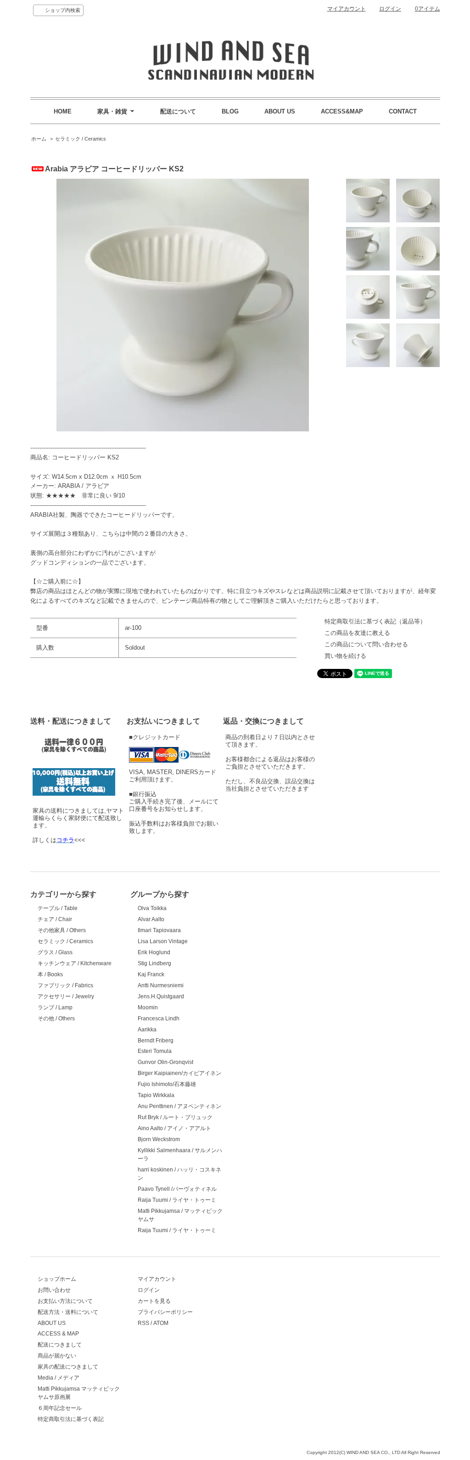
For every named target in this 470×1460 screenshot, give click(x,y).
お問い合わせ (54, 1290)
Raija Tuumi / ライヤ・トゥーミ (177, 1200)
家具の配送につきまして (68, 1367)
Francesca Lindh (158, 1018)
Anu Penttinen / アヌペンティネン (179, 1106)
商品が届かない (57, 1355)
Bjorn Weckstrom (159, 1139)
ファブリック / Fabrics (65, 985)
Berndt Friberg (155, 1040)
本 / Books (50, 974)
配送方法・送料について (68, 1312)
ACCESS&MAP (342, 111)
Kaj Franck (151, 974)
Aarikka (147, 1029)
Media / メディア (58, 1378)
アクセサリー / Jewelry (66, 996)
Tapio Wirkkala (156, 1095)
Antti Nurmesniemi (161, 985)
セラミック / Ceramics (80, 138)
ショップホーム (57, 1279)
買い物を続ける (345, 655)
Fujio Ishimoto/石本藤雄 (167, 1084)
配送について (178, 111)
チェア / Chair (55, 919)
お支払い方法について (65, 1301)
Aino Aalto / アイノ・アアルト (174, 1128)
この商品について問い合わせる (366, 644)
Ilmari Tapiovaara (159, 930)
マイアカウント (346, 9)
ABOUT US (279, 111)
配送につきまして (60, 1344)
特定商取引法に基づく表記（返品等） (375, 621)
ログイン (390, 9)
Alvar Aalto (151, 919)
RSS (143, 1323)
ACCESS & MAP (58, 1333)
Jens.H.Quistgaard (161, 996)
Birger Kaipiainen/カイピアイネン (179, 1073)
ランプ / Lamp (55, 1007)
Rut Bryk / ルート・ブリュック (175, 1117)
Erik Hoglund (154, 952)
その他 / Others (56, 1018)
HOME (63, 111)
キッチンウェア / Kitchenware (75, 963)
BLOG (230, 111)
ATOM (160, 1323)
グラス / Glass (55, 952)
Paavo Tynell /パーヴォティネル (177, 1189)
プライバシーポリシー (165, 1312)
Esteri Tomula (155, 1051)
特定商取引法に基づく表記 (71, 1419)
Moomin (148, 1007)
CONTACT (403, 111)
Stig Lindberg (154, 963)
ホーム (38, 138)
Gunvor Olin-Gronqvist (165, 1062)
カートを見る (154, 1301)
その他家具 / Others (62, 930)
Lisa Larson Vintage (163, 941)
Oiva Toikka (152, 908)
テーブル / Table (58, 908)
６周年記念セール (60, 1408)
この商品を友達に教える (357, 632)
